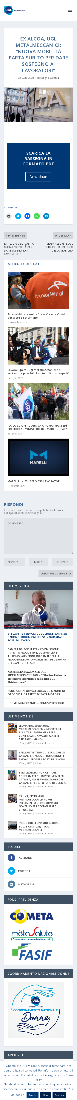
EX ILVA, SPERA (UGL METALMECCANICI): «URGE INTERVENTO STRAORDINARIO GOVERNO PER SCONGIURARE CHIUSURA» (38, 803)
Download (38, 176)
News (50, 743)
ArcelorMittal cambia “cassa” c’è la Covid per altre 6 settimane (36, 315)
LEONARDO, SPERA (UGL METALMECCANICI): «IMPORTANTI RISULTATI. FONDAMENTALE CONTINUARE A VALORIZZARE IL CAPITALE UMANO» (40, 732)
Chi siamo (21, 1091)
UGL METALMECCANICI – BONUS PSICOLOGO (36, 703)
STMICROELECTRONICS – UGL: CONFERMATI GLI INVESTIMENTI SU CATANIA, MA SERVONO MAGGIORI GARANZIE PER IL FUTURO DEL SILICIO (42, 778)
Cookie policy (38, 1091)
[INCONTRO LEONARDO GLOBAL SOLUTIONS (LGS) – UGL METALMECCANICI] (12, 825)
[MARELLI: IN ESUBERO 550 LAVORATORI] (39, 457)
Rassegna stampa (48, 77)
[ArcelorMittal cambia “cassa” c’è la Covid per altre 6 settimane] (39, 290)
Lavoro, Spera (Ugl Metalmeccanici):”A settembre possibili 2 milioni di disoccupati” (38, 371)
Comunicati (41, 743)
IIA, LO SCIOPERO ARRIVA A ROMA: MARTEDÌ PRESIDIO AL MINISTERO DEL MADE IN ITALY (37, 427)
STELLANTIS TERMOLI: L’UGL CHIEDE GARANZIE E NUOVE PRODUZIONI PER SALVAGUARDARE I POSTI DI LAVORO (37, 637)
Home (9, 1091)
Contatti (67, 1091)
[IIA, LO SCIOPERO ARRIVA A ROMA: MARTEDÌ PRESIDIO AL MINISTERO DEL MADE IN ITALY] (39, 401)
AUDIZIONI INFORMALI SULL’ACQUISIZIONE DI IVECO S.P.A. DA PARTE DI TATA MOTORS (36, 692)
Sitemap (54, 1091)
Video (38, 763)
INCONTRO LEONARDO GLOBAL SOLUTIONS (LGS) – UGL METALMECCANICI (39, 826)
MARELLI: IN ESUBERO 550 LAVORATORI (34, 481)
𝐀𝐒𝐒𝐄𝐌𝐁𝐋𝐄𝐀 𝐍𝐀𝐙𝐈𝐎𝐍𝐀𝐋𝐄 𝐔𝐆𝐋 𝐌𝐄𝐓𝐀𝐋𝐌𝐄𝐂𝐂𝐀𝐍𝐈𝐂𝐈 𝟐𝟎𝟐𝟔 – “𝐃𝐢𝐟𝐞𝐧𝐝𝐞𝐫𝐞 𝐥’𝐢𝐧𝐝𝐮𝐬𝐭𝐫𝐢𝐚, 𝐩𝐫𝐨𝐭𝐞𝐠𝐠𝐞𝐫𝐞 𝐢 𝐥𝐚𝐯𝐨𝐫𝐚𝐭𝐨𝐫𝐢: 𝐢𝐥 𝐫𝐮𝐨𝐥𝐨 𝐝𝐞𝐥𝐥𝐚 (37, 677)
